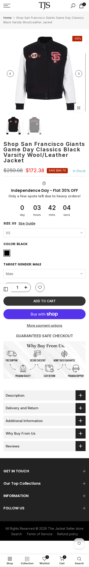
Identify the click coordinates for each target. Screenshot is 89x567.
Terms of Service (39, 534)
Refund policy (67, 534)
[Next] (78, 73)
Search (16, 534)
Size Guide (26, 223)
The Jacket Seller (61, 528)
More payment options (44, 325)
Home (7, 17)
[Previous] (10, 73)
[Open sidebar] (5, 289)
